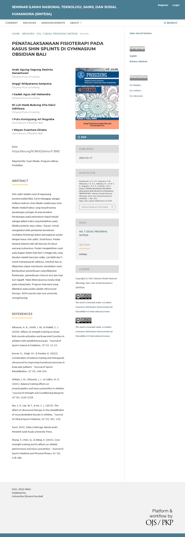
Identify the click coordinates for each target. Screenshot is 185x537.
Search (171, 22)
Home (16, 33)
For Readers (135, 85)
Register (163, 5)
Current (11, 22)
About (75, 22)
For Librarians (136, 96)
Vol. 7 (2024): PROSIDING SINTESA (57, 33)
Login (176, 5)
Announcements (53, 22)
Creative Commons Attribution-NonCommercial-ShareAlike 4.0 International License (94, 307)
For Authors (135, 90)
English (133, 56)
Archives (29, 22)
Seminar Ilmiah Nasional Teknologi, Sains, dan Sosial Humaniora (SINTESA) (64, 10)
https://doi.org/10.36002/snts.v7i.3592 (36, 151)
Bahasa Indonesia (138, 61)
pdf (83, 137)
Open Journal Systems (141, 33)
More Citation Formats (95, 206)
